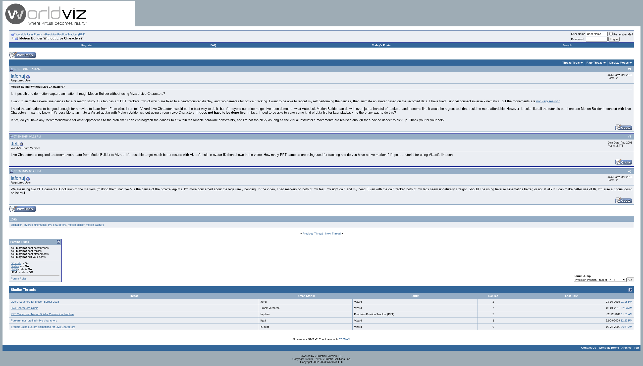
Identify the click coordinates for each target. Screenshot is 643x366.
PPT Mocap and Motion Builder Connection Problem (42, 314)
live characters (57, 224)
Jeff (15, 143)
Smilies (15, 266)
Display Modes (619, 62)
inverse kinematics (35, 224)
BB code (16, 263)
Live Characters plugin (24, 307)
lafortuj (18, 76)
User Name (578, 33)
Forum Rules (19, 278)
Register (86, 45)
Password (577, 39)
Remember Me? (623, 34)
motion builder (76, 224)
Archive (626, 347)
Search (567, 45)
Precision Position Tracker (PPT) (65, 34)
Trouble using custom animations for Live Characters (43, 326)
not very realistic (548, 101)
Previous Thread (313, 233)
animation (16, 224)
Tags (13, 218)
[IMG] (14, 269)
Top (636, 347)
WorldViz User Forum (29, 34)
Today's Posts (381, 45)
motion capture (95, 224)
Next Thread (333, 233)
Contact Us (588, 347)
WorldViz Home (609, 347)
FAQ (213, 45)
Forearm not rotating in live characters (34, 320)
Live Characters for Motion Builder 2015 (35, 301)
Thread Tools (571, 62)
